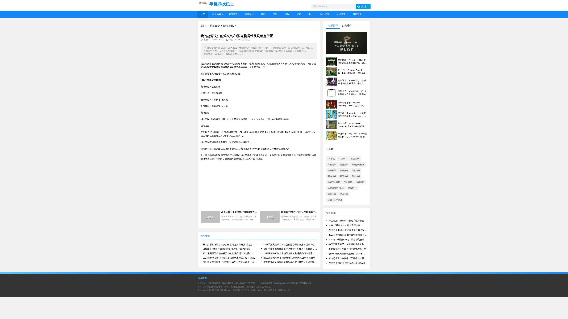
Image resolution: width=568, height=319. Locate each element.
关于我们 (276, 290)
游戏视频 (332, 170)
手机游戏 (216, 14)
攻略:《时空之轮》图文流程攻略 (344, 225)
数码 (263, 14)
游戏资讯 (324, 14)
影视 (287, 14)
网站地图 (268, 290)
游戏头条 (332, 194)
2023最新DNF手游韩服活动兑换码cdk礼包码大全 (353, 263)
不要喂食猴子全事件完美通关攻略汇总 (347, 249)
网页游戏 (233, 14)
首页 (202, 14)
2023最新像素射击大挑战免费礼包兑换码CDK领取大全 (290, 253)
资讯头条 (344, 194)
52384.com (225, 290)
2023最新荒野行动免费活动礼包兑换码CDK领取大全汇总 (229, 253)
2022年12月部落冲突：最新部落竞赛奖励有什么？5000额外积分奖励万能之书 (367, 239)
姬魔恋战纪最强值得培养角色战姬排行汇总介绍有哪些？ (290, 262)
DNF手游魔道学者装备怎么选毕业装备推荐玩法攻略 (289, 244)
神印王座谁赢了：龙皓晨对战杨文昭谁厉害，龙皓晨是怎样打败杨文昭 (363, 244)
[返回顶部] (565, 284)
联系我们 (285, 290)
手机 (310, 14)
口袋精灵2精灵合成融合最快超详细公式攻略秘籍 (227, 249)
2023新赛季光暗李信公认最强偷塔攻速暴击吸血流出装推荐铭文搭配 (229, 258)
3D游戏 (341, 158)
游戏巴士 (352, 188)
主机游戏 (332, 164)
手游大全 (214, 25)
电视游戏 (344, 164)
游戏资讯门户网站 (336, 188)
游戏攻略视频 (358, 164)
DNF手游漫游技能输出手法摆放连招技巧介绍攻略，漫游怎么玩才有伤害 (290, 249)
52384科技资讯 (335, 200)
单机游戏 (341, 14)
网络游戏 (249, 14)
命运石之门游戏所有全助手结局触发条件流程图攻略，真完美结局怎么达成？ (366, 220)
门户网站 (348, 182)
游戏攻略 (344, 170)
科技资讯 (357, 14)
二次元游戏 (354, 158)
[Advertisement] (259, 184)
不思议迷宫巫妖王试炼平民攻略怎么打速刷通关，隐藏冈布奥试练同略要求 (229, 262)
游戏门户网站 (334, 182)
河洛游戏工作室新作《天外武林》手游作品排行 (352, 258)
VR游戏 (331, 158)
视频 (299, 14)
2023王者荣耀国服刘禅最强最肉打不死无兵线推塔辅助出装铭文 (360, 234)
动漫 (275, 14)
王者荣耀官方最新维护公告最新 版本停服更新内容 (227, 244)
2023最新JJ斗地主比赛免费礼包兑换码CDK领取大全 (289, 258)
